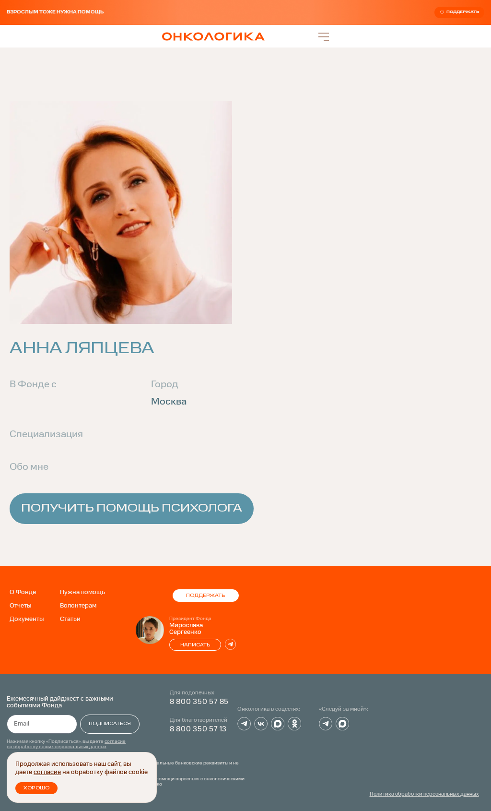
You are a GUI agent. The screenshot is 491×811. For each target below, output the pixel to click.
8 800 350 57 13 (198, 729)
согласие (47, 772)
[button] (245, 508)
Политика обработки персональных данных (424, 794)
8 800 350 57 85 (199, 702)
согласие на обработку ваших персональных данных (66, 744)
